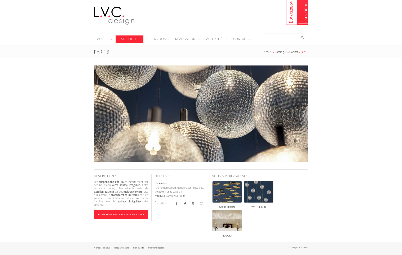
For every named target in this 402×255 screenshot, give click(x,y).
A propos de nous (102, 248)
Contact (240, 39)
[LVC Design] (114, 25)
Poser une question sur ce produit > (121, 214)
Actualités (215, 39)
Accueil (103, 39)
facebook (177, 203)
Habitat (293, 52)
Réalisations (186, 39)
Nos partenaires (121, 248)
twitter (185, 203)
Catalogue (302, 12)
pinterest (193, 203)
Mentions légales (156, 248)
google (201, 203)
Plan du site (138, 248)
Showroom (156, 39)
